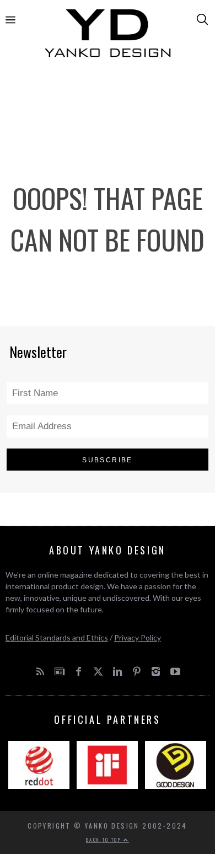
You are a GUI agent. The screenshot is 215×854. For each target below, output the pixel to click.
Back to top (104, 839)
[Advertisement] (108, 105)
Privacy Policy (137, 637)
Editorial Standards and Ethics (57, 637)
